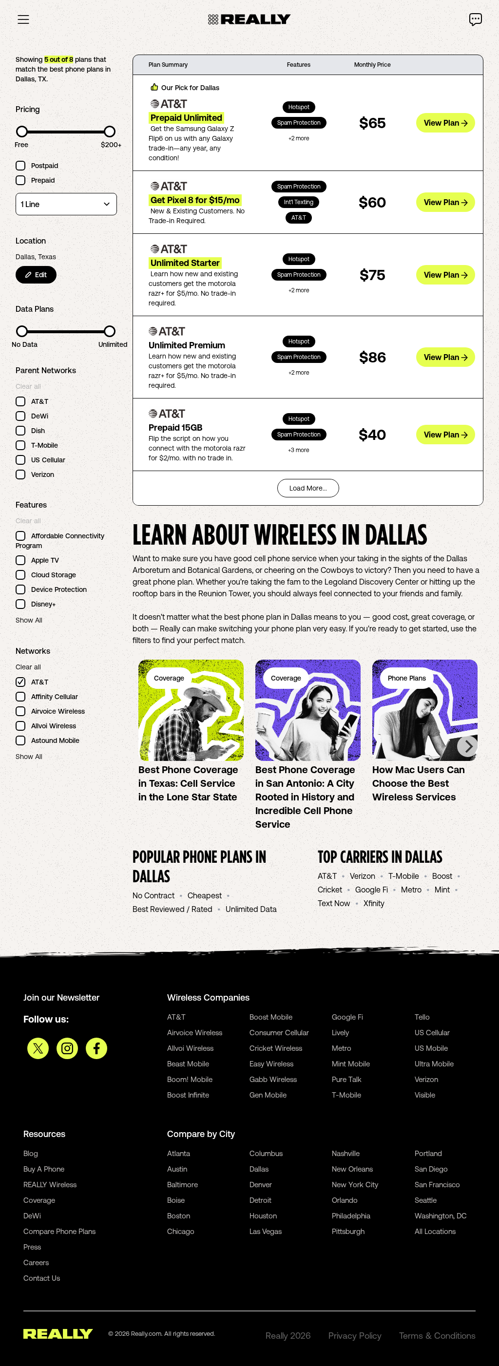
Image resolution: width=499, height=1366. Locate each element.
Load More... (308, 488)
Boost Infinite (188, 1095)
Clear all (28, 386)
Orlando (345, 1200)
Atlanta (178, 1153)
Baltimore (182, 1184)
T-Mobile (403, 876)
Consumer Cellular (279, 1032)
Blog (30, 1153)
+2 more (298, 138)
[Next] (468, 746)
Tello (422, 1017)
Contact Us (41, 1278)
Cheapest (205, 895)
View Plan (441, 122)
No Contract (153, 895)
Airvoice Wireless (194, 1032)
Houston (263, 1216)
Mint (442, 889)
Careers (36, 1262)
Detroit (260, 1200)
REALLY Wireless (50, 1184)
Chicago (180, 1231)
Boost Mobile (271, 1017)
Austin (177, 1169)
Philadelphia (351, 1216)
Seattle (426, 1200)
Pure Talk (347, 1079)
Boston (178, 1216)
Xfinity (374, 903)
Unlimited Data (251, 909)
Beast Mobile (188, 1064)
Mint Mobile (351, 1064)
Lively (340, 1032)
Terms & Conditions (437, 1335)
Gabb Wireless (273, 1079)
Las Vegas (266, 1231)
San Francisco (437, 1184)
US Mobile (431, 1048)
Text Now (334, 903)
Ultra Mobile (434, 1064)
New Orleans (352, 1169)
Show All (29, 620)
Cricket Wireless (276, 1048)
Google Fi (371, 889)
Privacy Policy (355, 1335)
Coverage (39, 1200)
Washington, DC (441, 1216)
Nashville (346, 1153)
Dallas (259, 1169)
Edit (41, 275)
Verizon (362, 876)
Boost (442, 876)
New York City (355, 1184)
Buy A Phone (43, 1169)
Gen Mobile (268, 1095)
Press (32, 1247)
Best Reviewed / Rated (172, 909)
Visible (425, 1095)
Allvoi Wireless (190, 1048)
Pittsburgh (348, 1231)
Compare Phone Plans (59, 1231)
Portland (428, 1153)
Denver (261, 1184)
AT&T (327, 876)
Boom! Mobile (189, 1079)
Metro (411, 889)
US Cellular (432, 1032)
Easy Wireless (271, 1064)
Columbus (266, 1153)
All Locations (435, 1231)
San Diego (431, 1169)
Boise (176, 1200)
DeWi (32, 1216)
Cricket (330, 889)
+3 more (298, 450)
